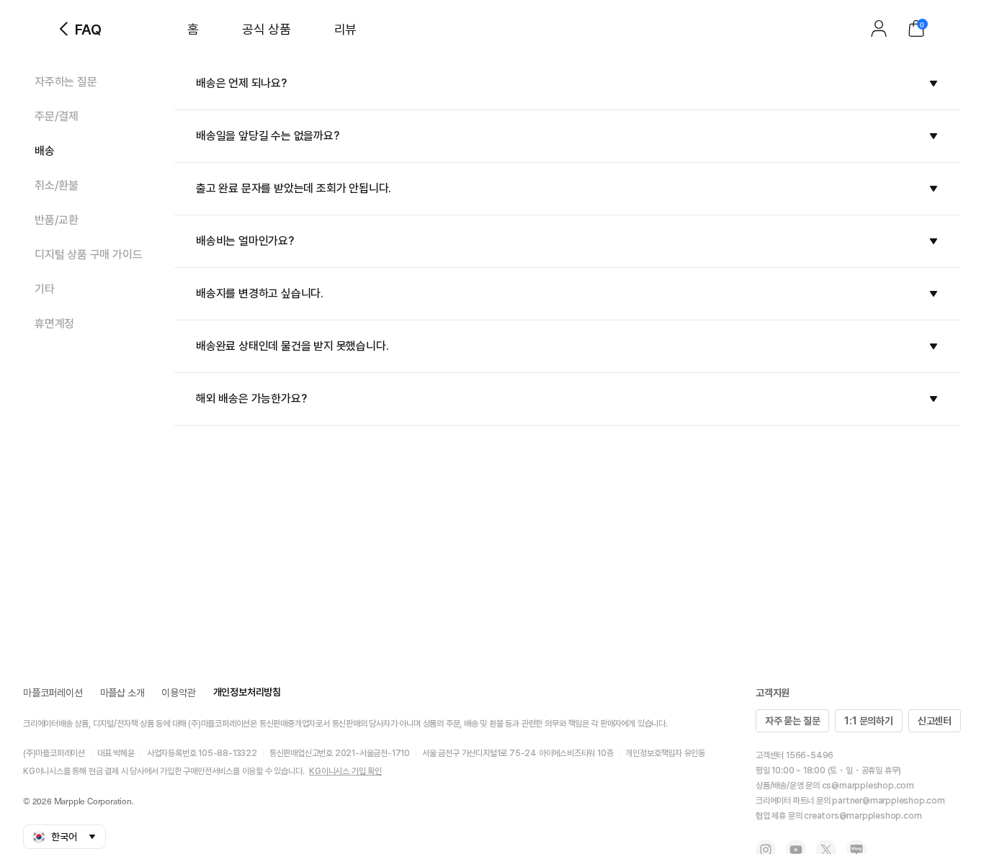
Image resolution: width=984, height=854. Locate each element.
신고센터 (935, 721)
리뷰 (345, 29)
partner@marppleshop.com (888, 801)
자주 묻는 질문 (792, 721)
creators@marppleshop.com (862, 816)
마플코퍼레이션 (53, 692)
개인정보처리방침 (247, 692)
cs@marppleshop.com (868, 786)
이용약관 (178, 692)
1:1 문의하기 (868, 721)
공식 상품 (266, 29)
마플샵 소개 (122, 692)
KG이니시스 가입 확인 (345, 771)
